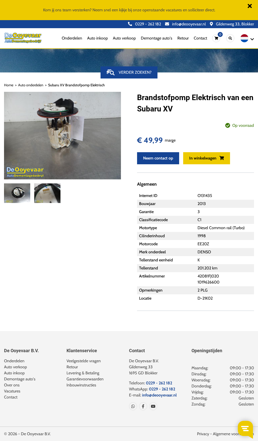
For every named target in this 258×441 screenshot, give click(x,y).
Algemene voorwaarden (233, 433)
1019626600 (208, 282)
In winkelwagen (203, 158)
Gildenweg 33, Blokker (234, 24)
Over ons (12, 385)
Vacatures (12, 391)
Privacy (203, 433)
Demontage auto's (156, 38)
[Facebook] (142, 406)
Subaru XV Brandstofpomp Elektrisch (76, 85)
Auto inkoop (97, 38)
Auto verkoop (124, 38)
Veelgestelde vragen (84, 360)
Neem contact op (158, 158)
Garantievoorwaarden (85, 379)
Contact (200, 38)
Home (8, 85)
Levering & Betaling (83, 373)
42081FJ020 (208, 276)
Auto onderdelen (30, 85)
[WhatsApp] (133, 406)
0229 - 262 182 (147, 24)
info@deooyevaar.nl (188, 24)
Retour (183, 38)
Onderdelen (72, 38)
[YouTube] (152, 406)
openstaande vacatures (162, 10)
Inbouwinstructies (81, 385)
